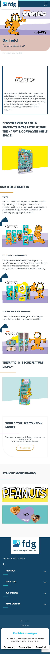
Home (13, 53)
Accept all (41, 647)
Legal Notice (25, 625)
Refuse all (9, 647)
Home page (6, 53)
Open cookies (25, 621)
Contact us (25, 448)
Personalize (25, 647)
